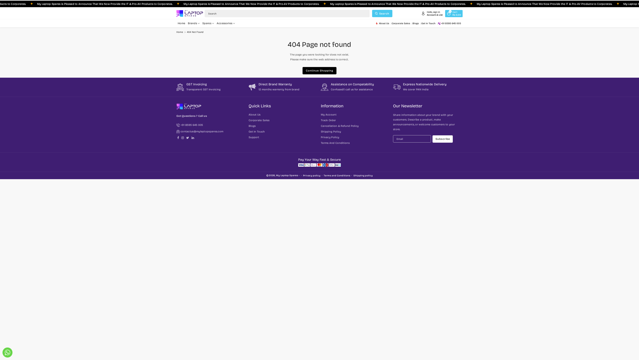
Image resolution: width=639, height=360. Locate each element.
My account (328, 114)
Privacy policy (311, 175)
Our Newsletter (407, 106)
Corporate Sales (259, 120)
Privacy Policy (330, 137)
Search (384, 13)
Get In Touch (257, 131)
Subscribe (442, 138)
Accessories (224, 23)
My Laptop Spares (287, 175)
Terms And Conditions (335, 142)
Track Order (328, 120)
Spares (206, 23)
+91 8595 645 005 (451, 23)
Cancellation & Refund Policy (340, 126)
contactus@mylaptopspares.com (202, 131)
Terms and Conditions (337, 175)
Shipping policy (363, 175)
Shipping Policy (331, 131)
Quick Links (260, 106)
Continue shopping (319, 70)
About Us (254, 114)
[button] (454, 13)
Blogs (252, 126)
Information (332, 106)
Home (179, 32)
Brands (192, 23)
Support (254, 137)
